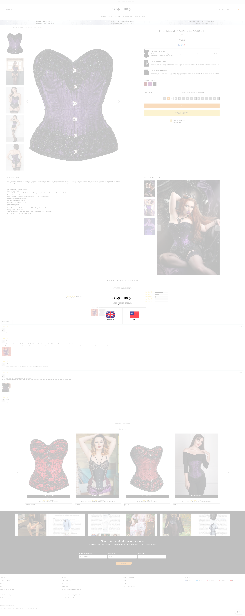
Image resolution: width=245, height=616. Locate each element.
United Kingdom (110, 320)
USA (134, 320)
